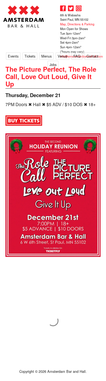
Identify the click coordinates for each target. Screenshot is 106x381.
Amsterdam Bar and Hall (23, 16)
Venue (62, 56)
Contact (92, 56)
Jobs (53, 64)
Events (13, 56)
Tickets (29, 56)
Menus (46, 56)
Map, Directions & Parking (77, 24)
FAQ (76, 56)
